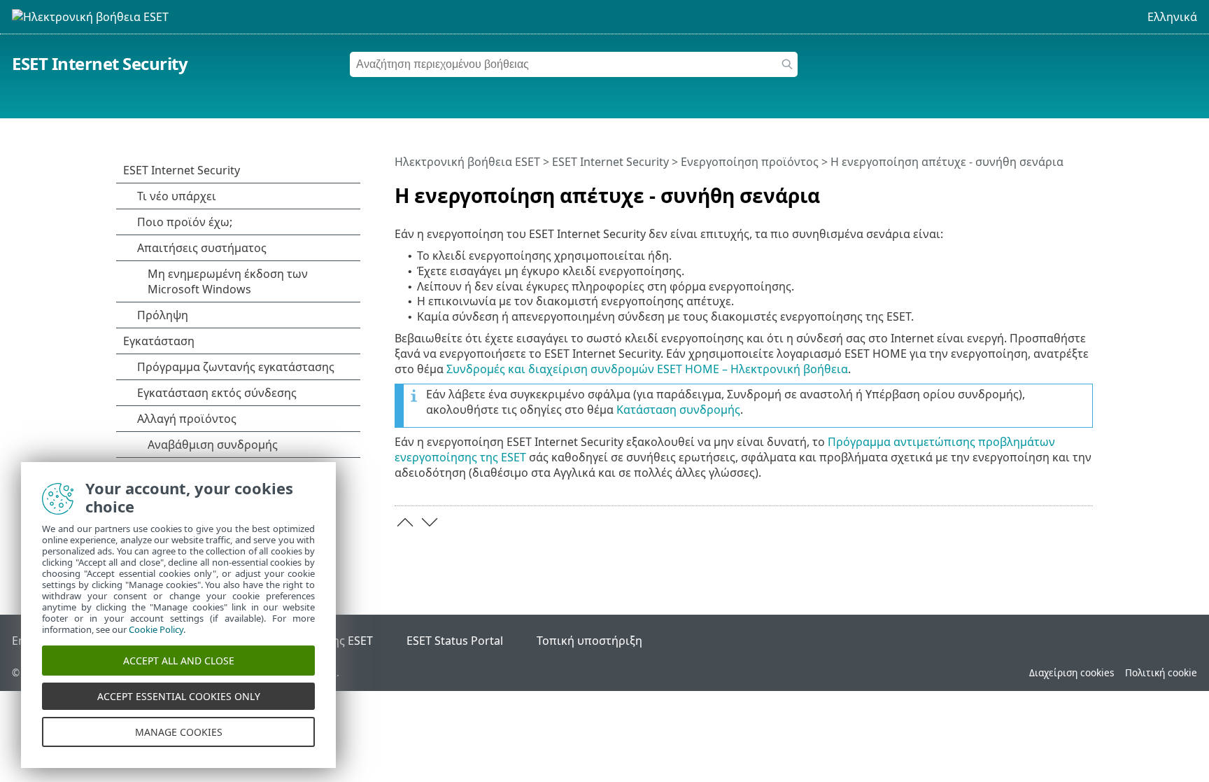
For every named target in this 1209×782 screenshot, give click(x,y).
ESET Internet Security (100, 63)
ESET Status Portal (454, 640)
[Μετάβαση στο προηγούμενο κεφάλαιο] (405, 522)
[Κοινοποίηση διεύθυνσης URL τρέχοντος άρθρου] (1043, 189)
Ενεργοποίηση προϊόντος (750, 161)
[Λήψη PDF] (1064, 189)
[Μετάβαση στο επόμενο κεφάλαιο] (429, 522)
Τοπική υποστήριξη (589, 640)
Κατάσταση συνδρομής (678, 409)
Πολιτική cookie (1161, 672)
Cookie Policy (156, 629)
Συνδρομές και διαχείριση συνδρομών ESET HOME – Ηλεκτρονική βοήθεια (647, 369)
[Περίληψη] (1085, 189)
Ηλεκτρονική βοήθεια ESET (467, 161)
